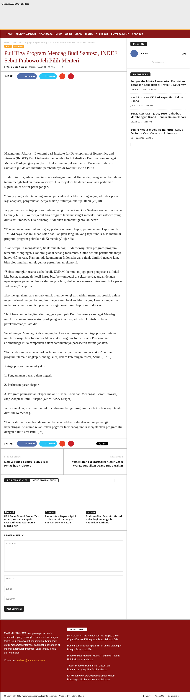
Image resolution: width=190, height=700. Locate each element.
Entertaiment (120, 34)
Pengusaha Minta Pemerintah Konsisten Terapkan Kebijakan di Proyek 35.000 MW (158, 83)
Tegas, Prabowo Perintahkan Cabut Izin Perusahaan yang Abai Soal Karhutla (88, 667)
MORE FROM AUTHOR (44, 480)
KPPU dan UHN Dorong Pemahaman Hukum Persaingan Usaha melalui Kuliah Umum (91, 677)
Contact (137, 34)
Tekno (89, 34)
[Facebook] (175, 4)
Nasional (18, 46)
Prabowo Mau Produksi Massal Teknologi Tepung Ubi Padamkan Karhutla (104, 519)
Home (9, 34)
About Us (159, 695)
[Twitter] (181, 4)
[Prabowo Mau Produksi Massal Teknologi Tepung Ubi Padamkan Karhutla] (104, 500)
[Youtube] (187, 4)
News (58, 34)
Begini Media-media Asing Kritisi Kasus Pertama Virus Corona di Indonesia (156, 131)
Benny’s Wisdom (26, 34)
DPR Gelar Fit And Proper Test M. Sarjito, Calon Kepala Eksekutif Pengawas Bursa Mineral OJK (22, 521)
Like (184, 53)
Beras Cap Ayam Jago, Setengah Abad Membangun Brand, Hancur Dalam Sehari (158, 115)
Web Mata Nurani (17, 66)
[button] (184, 34)
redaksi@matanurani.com (31, 660)
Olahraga (102, 34)
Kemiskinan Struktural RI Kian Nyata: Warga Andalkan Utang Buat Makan (97, 463)
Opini (68, 34)
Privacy (146, 695)
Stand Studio (78, 695)
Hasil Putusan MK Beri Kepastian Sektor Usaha (157, 99)
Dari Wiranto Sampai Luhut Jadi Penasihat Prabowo (26, 463)
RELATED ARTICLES (17, 480)
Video (78, 34)
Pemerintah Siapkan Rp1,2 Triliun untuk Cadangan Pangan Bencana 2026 (60, 519)
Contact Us (173, 695)
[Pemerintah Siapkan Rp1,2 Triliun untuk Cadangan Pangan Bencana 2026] (63, 500)
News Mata (46, 34)
